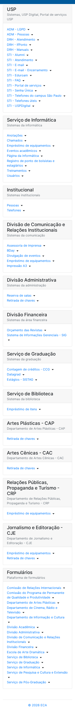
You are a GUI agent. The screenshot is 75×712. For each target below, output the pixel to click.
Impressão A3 (17, 266)
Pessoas (13, 205)
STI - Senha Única (20, 90)
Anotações (14, 135)
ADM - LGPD (16, 29)
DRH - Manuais (18, 49)
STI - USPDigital (18, 106)
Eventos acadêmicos (22, 151)
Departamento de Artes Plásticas (31, 602)
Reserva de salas (19, 295)
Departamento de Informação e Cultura (35, 617)
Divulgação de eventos (23, 255)
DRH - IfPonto (17, 45)
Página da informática (23, 156)
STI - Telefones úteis (22, 101)
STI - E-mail (15, 65)
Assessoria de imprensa (24, 245)
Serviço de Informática (23, 667)
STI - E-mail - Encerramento (27, 70)
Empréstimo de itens (22, 409)
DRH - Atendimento (21, 39)
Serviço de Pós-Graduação (26, 682)
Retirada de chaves (21, 300)
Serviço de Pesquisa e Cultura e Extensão (37, 672)
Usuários (13, 175)
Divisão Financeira (20, 647)
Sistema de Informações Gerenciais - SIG (37, 335)
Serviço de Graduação (23, 662)
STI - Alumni (16, 55)
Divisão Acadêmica (21, 627)
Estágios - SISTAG (20, 379)
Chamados (14, 140)
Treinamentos (17, 170)
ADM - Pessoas (18, 34)
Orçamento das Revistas (24, 330)
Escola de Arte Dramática (25, 652)
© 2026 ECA (37, 705)
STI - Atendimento (20, 60)
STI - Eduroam (17, 75)
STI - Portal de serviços (24, 85)
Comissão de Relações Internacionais (34, 588)
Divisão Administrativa (23, 632)
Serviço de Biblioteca (22, 657)
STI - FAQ (14, 80)
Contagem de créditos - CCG (28, 369)
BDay (11, 250)
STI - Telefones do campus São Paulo (34, 95)
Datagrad (14, 374)
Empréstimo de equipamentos (29, 145)
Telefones (14, 210)
